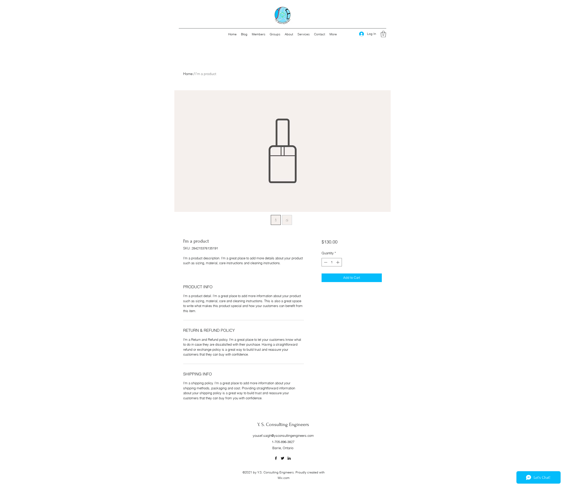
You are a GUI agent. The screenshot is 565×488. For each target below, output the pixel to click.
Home (188, 74)
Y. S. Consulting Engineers (283, 424)
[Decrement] (325, 262)
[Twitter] (282, 458)
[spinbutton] (331, 262)
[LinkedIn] (289, 458)
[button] (383, 34)
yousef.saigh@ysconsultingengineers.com (283, 435)
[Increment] (338, 262)
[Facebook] (276, 458)
